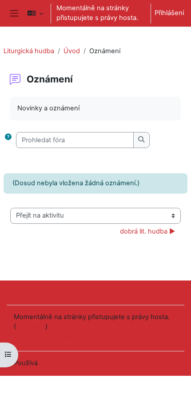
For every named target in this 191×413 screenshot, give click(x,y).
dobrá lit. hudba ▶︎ (147, 231)
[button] (34, 13)
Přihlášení (169, 13)
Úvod (72, 51)
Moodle (51, 363)
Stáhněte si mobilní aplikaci (55, 338)
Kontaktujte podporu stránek (69, 292)
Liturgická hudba (29, 51)
